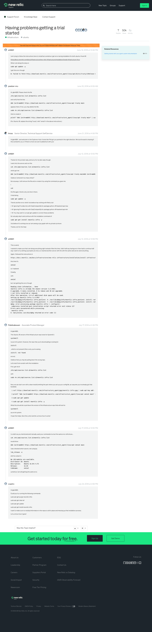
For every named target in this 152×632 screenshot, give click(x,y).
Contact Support (48, 17)
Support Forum (13, 17)
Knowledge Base (30, 17)
